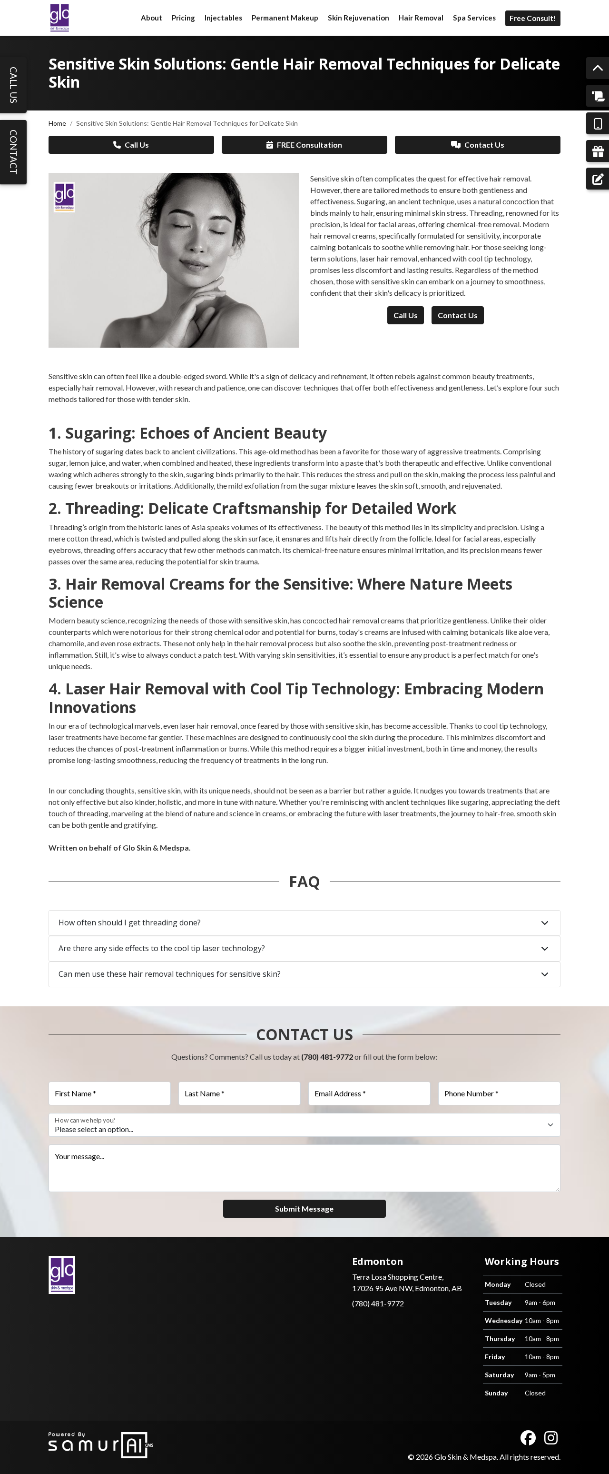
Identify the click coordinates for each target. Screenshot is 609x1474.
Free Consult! (533, 18)
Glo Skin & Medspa (465, 1456)
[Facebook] (528, 1438)
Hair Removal (421, 17)
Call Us (137, 144)
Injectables (223, 17)
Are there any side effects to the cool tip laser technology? (162, 948)
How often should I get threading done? (130, 922)
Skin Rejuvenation (358, 17)
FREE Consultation (309, 144)
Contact (13, 152)
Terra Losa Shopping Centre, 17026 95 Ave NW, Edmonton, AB (407, 1274)
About (151, 17)
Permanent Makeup (285, 17)
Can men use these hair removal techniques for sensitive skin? (170, 974)
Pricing (183, 17)
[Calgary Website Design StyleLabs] (101, 1443)
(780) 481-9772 (327, 1056)
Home (57, 123)
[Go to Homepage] (59, 17)
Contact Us (484, 144)
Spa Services (474, 17)
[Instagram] (550, 1438)
